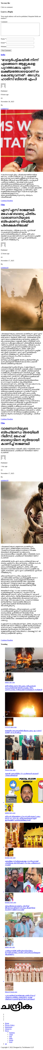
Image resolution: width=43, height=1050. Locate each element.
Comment (4, 22)
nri (6, 1044)
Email (3, 43)
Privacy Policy (10, 1025)
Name (3, 39)
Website (3, 46)
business (12, 1033)
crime (11, 1034)
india (10, 1038)
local (10, 1042)
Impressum (8, 1027)
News (7, 1031)
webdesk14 (4, 109)
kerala (11, 1040)
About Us (8, 1029)
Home (7, 1023)
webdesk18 (4, 268)
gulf (10, 1036)
